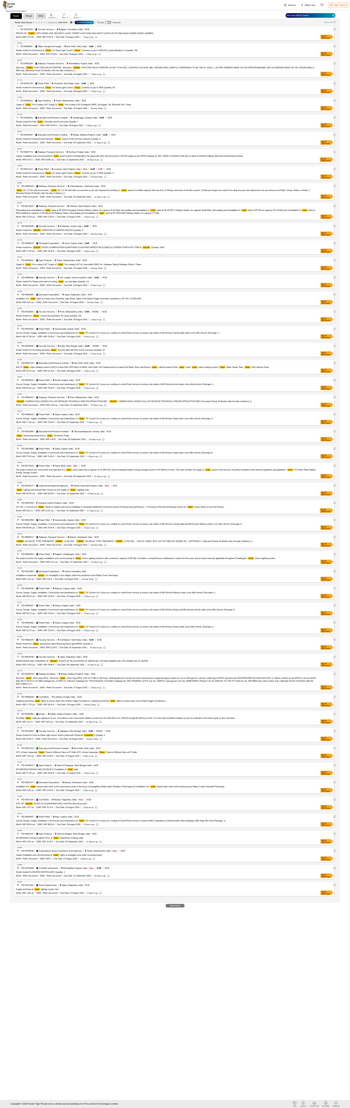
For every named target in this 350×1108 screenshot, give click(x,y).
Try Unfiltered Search (84, 22)
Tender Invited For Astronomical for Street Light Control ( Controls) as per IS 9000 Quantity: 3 (65, 173)
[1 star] (33, 22)
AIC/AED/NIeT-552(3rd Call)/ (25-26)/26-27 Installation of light (47, 769)
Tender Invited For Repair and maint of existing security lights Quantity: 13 (52, 281)
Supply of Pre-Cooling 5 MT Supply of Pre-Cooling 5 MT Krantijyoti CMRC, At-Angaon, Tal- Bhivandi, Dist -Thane (73, 104)
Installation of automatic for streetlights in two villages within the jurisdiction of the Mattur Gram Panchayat (67, 575)
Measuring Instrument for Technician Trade (43, 435)
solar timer (63, 22)
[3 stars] (39, 22)
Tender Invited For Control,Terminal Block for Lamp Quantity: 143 (48, 316)
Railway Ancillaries (47, 674)
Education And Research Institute (53, 118)
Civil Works (44, 697)
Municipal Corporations (49, 243)
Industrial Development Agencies (53, 486)
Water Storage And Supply (49, 46)
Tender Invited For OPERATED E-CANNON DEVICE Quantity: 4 (49, 230)
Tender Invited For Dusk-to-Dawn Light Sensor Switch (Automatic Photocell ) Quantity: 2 (60, 735)
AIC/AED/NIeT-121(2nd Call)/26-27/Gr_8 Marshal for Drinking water (50, 838)
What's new (309, 5)
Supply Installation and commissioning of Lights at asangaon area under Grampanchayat (59, 855)
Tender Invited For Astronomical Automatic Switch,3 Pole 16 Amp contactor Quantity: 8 (58, 139)
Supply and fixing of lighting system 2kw (37, 889)
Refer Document (30, 54)
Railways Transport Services (51, 63)
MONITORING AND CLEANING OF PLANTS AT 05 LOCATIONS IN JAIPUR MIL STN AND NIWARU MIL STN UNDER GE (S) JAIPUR (82, 661)
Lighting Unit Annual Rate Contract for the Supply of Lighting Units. (53, 490)
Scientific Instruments (48, 868)
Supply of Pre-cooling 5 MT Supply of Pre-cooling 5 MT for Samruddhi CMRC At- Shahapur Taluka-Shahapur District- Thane (78, 264)
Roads (42, 714)
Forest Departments (48, 885)
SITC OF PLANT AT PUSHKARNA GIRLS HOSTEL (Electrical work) (51, 803)
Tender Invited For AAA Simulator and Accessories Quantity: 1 (47, 121)
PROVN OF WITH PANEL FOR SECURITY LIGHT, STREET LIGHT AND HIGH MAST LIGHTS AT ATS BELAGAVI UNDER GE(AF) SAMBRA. (85, 33)
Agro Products (44, 100)
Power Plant (43, 83)
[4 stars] (42, 22)
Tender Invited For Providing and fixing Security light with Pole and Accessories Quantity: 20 (60, 350)
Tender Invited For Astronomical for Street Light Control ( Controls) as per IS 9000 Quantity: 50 (65, 87)
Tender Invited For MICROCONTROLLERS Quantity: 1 (40, 872)
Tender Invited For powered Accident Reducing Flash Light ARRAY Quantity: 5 (54, 644)
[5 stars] (44, 22)
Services (291, 5)
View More (175, 905)
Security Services (46, 29)
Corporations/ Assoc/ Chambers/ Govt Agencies (60, 851)
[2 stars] (36, 22)
